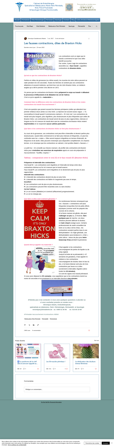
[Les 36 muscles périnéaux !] (57, 351)
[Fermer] (112, 443)
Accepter (105, 443)
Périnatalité (81, 26)
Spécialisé (29, 5)
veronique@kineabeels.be (87, 10)
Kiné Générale (41, 26)
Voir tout (96, 340)
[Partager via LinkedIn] (33, 325)
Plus (89, 26)
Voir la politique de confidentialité (17, 445)
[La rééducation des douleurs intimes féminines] (86, 351)
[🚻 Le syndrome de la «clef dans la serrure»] (28, 351)
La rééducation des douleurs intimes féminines (85, 363)
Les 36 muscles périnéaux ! (55, 362)
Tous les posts (19, 26)
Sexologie (71, 26)
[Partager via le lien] (38, 325)
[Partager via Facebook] (25, 325)
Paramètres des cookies (92, 443)
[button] (88, 20)
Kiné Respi (30, 26)
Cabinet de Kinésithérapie (44, 3)
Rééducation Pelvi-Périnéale (56, 26)
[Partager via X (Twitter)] (29, 325)
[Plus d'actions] (89, 38)
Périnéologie (53, 319)
